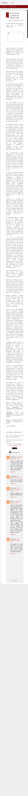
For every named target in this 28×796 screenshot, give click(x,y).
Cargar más (14, 580)
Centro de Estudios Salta (15, 445)
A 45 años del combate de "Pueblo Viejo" (14, 15)
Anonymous (13, 457)
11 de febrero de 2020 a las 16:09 (15, 502)
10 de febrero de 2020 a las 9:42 (16, 477)
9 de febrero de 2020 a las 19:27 (16, 457)
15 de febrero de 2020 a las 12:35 (15, 540)
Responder (12, 471)
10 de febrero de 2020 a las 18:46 (15, 489)
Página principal (12, 6)
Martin (12, 501)
